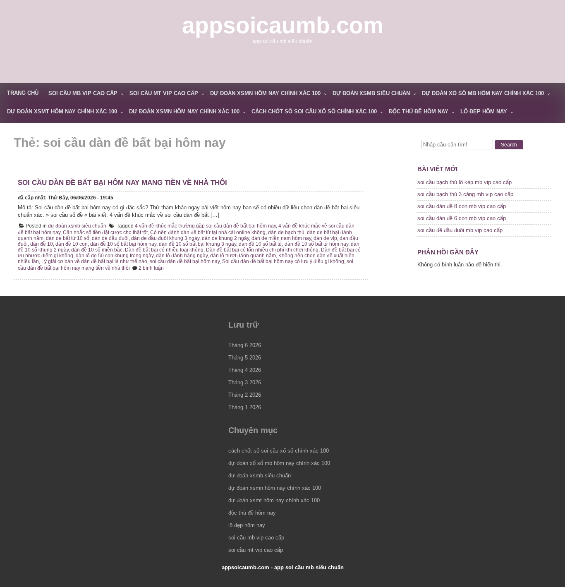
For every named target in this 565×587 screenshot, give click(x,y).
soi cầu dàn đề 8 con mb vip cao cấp (461, 206)
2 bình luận (151, 268)
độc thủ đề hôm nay (418, 111)
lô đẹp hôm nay (483, 111)
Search (509, 145)
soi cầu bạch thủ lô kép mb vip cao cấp (464, 182)
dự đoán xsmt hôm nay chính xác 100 (62, 111)
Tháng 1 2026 (244, 407)
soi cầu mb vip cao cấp (82, 93)
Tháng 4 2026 (244, 370)
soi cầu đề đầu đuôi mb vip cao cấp (460, 230)
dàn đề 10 (41, 244)
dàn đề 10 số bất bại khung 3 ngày (197, 244)
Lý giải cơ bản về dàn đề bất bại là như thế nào (94, 261)
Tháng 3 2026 (244, 382)
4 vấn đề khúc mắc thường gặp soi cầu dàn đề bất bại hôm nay (205, 226)
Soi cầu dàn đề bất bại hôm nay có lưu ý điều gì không (283, 261)
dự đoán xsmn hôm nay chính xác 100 (265, 93)
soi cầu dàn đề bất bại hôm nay (185, 261)
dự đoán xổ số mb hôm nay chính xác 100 (483, 93)
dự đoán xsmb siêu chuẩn (371, 93)
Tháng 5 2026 (244, 358)
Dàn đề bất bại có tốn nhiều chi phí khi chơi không (262, 250)
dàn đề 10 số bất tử (260, 244)
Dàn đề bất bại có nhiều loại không (164, 250)
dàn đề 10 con (71, 244)
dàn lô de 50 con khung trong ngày (114, 256)
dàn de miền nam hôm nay (281, 238)
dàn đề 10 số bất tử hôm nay (316, 244)
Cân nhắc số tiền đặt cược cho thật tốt (105, 232)
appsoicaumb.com (282, 25)
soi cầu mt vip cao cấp (163, 93)
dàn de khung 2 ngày (225, 238)
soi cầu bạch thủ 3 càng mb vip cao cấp (465, 194)
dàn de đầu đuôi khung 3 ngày (165, 238)
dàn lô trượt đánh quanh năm (243, 256)
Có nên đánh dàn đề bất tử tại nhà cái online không (208, 232)
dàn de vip (325, 238)
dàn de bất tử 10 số (67, 238)
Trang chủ (22, 93)
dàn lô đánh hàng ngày (182, 256)
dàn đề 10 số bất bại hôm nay (123, 244)
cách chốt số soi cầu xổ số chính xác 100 (314, 111)
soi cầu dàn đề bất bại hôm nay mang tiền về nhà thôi (122, 183)
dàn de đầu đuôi (110, 238)
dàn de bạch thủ (286, 232)
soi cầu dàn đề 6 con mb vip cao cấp (461, 218)
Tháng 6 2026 (244, 345)
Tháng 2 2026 (244, 395)
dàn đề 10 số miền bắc (96, 250)
